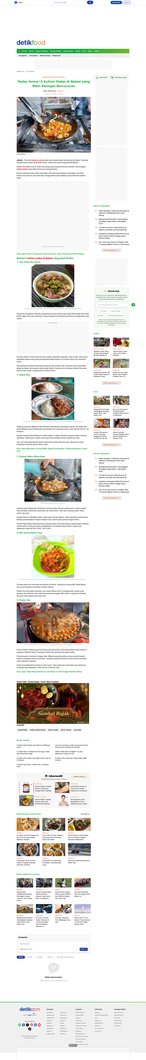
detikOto (49, 1031)
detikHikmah (63, 1031)
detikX (62, 1023)
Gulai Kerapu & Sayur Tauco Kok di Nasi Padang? (120, 353)
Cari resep (103, 311)
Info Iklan (97, 1026)
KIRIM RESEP (103, 77)
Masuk (126, 2)
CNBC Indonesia (119, 1015)
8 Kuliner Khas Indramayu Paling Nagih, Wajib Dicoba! (71, 759)
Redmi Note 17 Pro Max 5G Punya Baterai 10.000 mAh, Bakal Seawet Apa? (82, 921)
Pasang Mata (79, 1015)
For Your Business (81, 1039)
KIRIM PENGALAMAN (120, 77)
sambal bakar (22, 730)
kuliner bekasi (66, 730)
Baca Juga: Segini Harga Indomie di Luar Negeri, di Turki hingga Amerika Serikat (49, 671)
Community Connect (82, 1044)
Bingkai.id (79, 1031)
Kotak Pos (98, 1020)
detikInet (49, 1020)
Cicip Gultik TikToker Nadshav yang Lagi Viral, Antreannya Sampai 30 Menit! (52, 837)
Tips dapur (100, 315)
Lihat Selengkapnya (110, 250)
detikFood (20, 71)
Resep (31, 51)
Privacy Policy (99, 1028)
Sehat (77, 51)
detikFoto (63, 1028)
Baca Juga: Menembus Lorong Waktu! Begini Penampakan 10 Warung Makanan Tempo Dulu (52, 449)
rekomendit (79, 1041)
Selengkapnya (85, 814)
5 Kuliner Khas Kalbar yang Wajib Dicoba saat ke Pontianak (34, 759)
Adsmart (78, 1018)
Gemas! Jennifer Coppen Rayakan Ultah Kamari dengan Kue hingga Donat (121, 435)
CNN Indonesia (118, 1012)
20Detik (62, 1026)
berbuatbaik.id (80, 1012)
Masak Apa (56, 55)
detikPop (63, 1034)
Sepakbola (50, 1028)
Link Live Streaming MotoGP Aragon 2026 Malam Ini (82, 894)
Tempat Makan (55, 51)
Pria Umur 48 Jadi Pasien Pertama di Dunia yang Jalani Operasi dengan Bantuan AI (42, 922)
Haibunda (117, 1018)
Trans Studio (79, 1028)
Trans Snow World (81, 1026)
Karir (96, 1018)
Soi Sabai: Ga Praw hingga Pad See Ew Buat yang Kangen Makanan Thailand (27, 837)
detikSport (50, 1026)
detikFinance (50, 1018)
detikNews (50, 1012)
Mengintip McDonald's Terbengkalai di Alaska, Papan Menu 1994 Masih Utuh (25, 921)
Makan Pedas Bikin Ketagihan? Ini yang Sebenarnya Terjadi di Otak (69, 752)
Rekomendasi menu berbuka (115, 315)
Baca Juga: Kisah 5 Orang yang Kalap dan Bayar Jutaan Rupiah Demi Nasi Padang (50, 253)
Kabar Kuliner (68, 51)
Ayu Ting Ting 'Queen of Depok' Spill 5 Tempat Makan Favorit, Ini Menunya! (114, 243)
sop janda (77, 730)
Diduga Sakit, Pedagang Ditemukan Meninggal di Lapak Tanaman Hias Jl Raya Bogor (24, 896)
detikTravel (63, 1012)
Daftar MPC (116, 2)
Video (90, 51)
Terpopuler (23, 55)
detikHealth (63, 1018)
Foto (84, 51)
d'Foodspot (33, 55)
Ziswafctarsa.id (80, 1034)
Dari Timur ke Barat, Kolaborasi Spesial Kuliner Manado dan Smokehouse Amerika (71, 746)
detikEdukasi (50, 1015)
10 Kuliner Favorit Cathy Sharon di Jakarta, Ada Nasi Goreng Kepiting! (112, 229)
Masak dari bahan (115, 311)
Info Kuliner (30, 71)
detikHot (49, 1023)
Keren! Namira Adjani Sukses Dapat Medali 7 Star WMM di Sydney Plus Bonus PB (63, 895)
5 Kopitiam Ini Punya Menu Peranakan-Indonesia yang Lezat (51, 863)
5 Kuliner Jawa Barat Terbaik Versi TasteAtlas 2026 (33, 765)
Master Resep (45, 55)
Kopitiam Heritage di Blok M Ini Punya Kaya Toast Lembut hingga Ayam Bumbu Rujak (114, 236)
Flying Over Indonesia (82, 1036)
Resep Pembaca (42, 51)
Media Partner (99, 1023)
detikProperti (51, 1034)
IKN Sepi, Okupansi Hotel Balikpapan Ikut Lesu (62, 920)
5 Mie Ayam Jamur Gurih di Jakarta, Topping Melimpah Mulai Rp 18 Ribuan (26, 863)
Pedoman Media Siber (101, 1015)
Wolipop (62, 1020)
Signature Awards (81, 1023)
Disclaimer (98, 1031)
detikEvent (79, 1020)
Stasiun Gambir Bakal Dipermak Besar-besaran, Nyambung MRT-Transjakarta (43, 895)
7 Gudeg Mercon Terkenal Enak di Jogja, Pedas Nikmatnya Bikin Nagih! (33, 752)
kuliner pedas (53, 730)
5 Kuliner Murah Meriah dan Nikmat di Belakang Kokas (33, 746)
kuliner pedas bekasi (37, 730)
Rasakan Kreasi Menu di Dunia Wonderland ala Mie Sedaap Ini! (101, 353)
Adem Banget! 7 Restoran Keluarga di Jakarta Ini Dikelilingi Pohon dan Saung (114, 213)
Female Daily (118, 1023)
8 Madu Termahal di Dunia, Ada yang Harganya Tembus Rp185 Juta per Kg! (101, 435)
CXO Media (117, 1026)
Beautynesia (117, 1020)
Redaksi (97, 1012)
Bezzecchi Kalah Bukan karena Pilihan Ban (79, 861)
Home (24, 51)
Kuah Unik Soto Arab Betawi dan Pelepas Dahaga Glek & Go (120, 374)
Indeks (96, 51)
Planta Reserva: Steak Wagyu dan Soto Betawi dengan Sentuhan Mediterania (78, 837)
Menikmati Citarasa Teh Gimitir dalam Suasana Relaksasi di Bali (102, 374)
